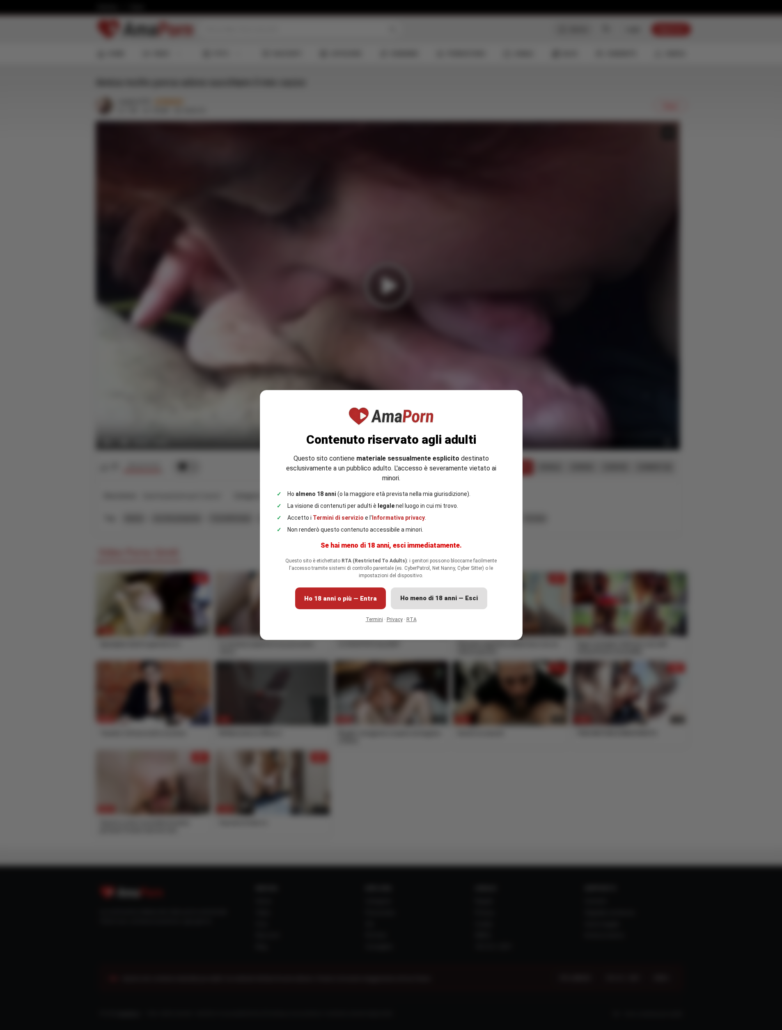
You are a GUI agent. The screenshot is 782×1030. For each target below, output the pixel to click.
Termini (374, 619)
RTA (411, 619)
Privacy (395, 619)
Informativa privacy (398, 517)
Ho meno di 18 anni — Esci (439, 598)
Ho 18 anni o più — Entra (340, 598)
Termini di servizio (338, 517)
